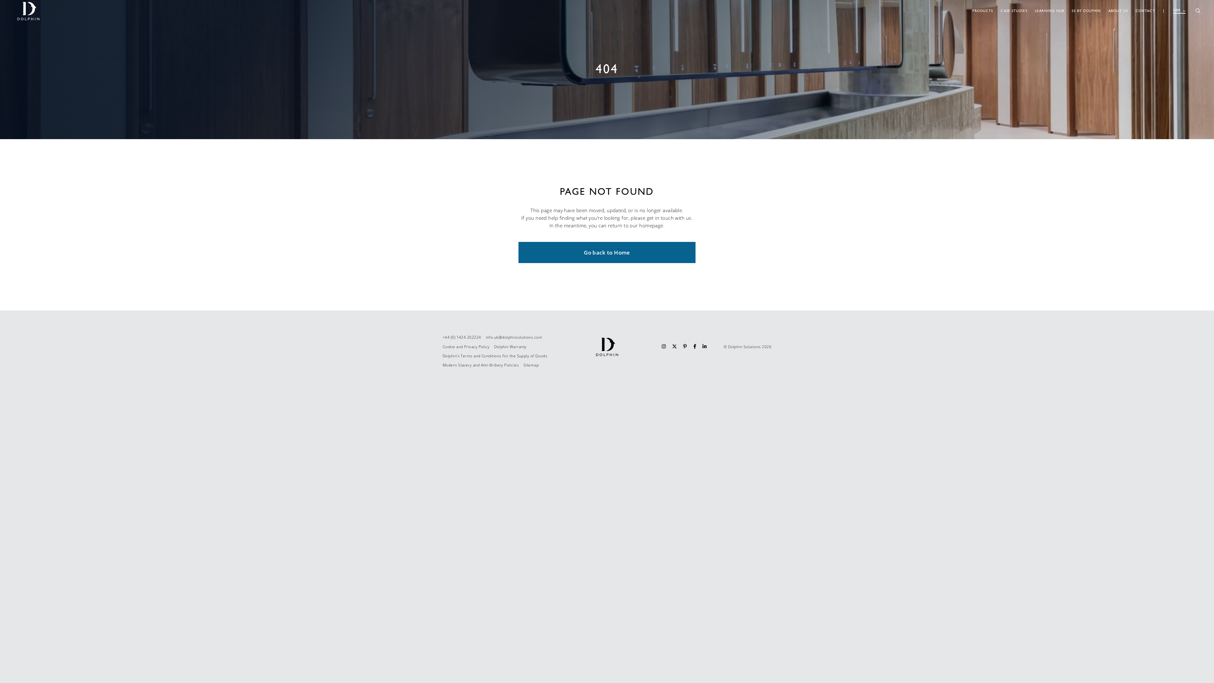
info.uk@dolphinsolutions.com (514, 337)
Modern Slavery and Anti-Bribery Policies (481, 365)
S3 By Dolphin (1086, 11)
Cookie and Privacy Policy (466, 346)
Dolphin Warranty (510, 346)
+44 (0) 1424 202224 (462, 337)
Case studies (1014, 11)
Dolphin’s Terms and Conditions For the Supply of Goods (495, 356)
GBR (1177, 10)
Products (982, 11)
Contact (1145, 11)
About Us (1118, 11)
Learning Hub (1049, 11)
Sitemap (531, 365)
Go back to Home (607, 252)
